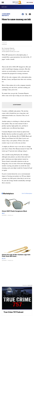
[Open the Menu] (2, 2)
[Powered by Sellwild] (30, 285)
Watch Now (29, 2)
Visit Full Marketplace (27, 193)
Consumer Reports (6, 14)
